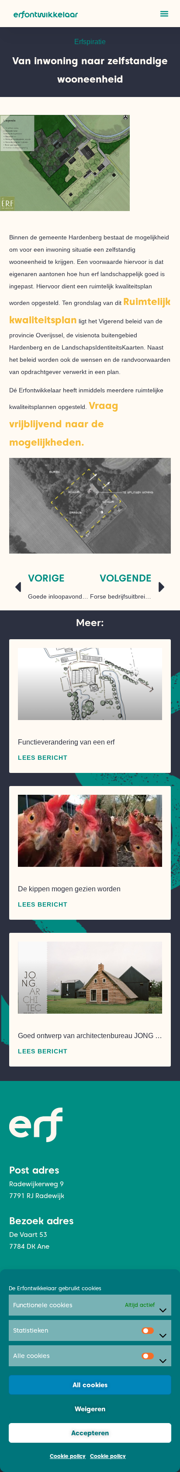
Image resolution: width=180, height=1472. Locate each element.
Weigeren (90, 1409)
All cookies (90, 1385)
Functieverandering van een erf (66, 742)
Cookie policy (68, 1456)
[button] (164, 13)
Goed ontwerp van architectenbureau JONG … (90, 1035)
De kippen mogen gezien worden (69, 889)
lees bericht (43, 757)
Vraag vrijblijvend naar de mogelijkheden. (63, 424)
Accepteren (90, 1433)
